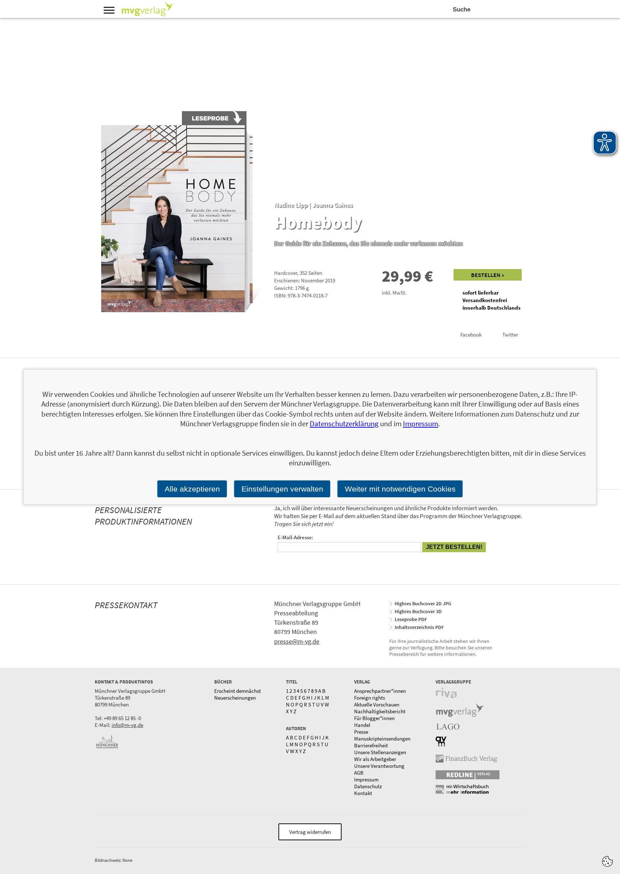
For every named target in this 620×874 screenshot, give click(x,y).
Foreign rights (369, 697)
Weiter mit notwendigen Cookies (400, 489)
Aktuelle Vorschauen (376, 704)
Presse (361, 731)
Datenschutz (368, 786)
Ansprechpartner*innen (380, 690)
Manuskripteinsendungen (382, 738)
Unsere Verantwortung (379, 765)
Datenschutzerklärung (344, 423)
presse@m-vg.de (296, 641)
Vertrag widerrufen (310, 831)
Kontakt (363, 793)
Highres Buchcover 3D (418, 611)
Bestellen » (487, 274)
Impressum (366, 779)
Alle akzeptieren (192, 489)
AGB (358, 772)
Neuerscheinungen (235, 697)
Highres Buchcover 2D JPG (423, 603)
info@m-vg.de (127, 725)
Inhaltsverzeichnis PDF (419, 627)
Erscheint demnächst (237, 690)
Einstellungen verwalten (282, 489)
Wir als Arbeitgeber (375, 759)
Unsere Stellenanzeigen (380, 752)
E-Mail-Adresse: (295, 537)
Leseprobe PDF (411, 619)
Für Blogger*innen (374, 718)
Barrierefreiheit (371, 745)
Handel (362, 725)
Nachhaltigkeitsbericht (379, 711)
